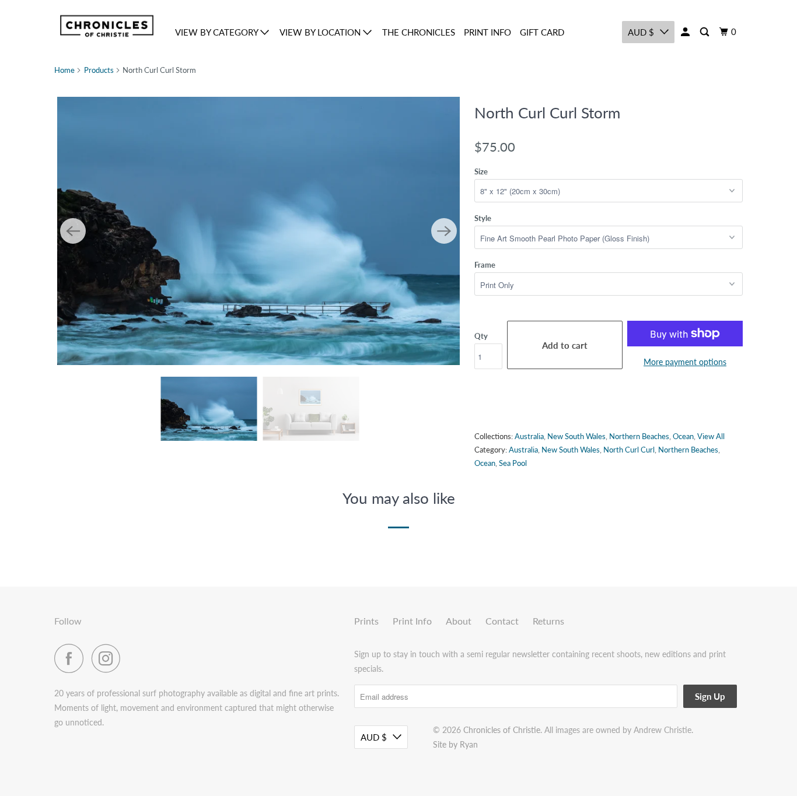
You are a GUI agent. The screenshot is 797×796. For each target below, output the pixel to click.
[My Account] (686, 32)
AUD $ (641, 32)
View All (711, 436)
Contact (502, 620)
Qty (481, 336)
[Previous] (73, 231)
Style (482, 218)
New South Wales (576, 436)
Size (481, 171)
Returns (548, 620)
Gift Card (542, 32)
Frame (484, 264)
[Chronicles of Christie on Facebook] (71, 658)
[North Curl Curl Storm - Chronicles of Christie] (258, 231)
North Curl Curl (629, 449)
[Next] (444, 231)
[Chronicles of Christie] (106, 26)
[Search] (705, 32)
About (458, 620)
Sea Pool (513, 463)
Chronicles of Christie (501, 730)
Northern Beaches (639, 436)
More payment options (685, 362)
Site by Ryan (455, 744)
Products (99, 70)
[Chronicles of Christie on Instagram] (109, 658)
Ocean (683, 436)
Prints (366, 620)
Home (64, 70)
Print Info (487, 32)
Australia (529, 436)
